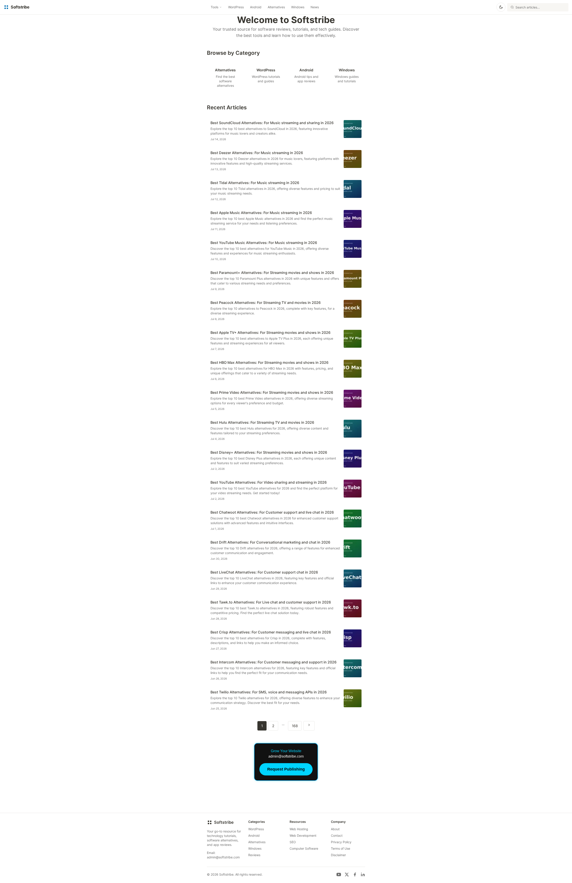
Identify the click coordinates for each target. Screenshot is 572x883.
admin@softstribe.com (223, 857)
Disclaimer (338, 855)
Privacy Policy (341, 842)
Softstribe (224, 822)
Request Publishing (286, 769)
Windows (297, 7)
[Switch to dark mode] (500, 7)
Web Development (303, 835)
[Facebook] (355, 874)
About (335, 829)
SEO (293, 842)
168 (295, 726)
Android (255, 7)
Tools (214, 7)
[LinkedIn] (363, 874)
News (315, 7)
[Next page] (309, 726)
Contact (337, 835)
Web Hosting (299, 829)
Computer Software (304, 848)
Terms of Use (340, 848)
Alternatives (276, 7)
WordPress (236, 7)
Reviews (254, 855)
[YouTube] (338, 874)
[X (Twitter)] (347, 874)
